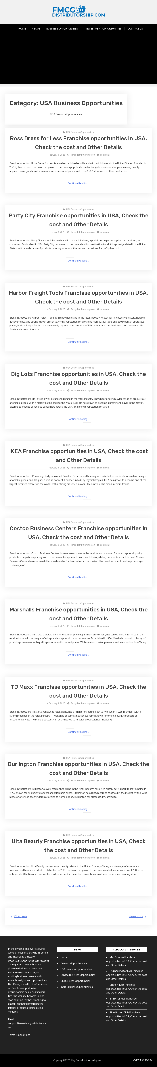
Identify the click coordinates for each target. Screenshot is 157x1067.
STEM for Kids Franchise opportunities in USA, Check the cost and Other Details (126, 1002)
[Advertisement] (78, 62)
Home (22, 28)
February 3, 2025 (57, 154)
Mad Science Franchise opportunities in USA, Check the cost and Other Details (126, 961)
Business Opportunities (62, 28)
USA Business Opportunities (80, 132)
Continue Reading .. (78, 183)
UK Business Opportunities (75, 980)
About (36, 28)
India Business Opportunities (77, 986)
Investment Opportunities (104, 28)
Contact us (135, 28)
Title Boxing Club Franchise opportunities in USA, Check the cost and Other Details (126, 1016)
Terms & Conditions (19, 1034)
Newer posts (136, 916)
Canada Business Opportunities (78, 974)
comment (104, 154)
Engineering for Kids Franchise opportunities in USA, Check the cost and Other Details (126, 974)
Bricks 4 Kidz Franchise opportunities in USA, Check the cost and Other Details (126, 988)
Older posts (20, 916)
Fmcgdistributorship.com (83, 154)
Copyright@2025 (62, 1060)
